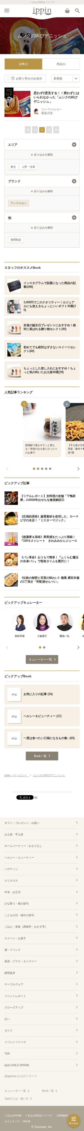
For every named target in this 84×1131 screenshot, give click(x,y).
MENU (6, 10)
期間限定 (16, 239)
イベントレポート (15, 996)
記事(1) (23, 64)
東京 (13, 166)
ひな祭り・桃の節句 (16, 903)
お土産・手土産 (13, 834)
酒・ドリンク (12, 949)
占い (7, 1019)
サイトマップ (11, 1121)
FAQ (25, 1121)
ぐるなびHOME (13, 1115)
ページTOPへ (42, 786)
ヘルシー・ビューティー (19, 857)
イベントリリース (15, 1042)
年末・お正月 (12, 892)
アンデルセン (19, 203)
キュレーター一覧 (15, 1090)
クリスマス (11, 880)
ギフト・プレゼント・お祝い (21, 823)
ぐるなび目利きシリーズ (38, 1115)
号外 (7, 1053)
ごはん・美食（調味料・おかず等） (25, 926)
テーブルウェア (13, 984)
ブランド (14, 181)
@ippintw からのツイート (21, 1076)
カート (67, 10)
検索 (77, 10)
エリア (12, 144)
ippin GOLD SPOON (16, 1065)
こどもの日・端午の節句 (19, 915)
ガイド (8, 1030)
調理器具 (9, 973)
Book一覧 (48, 1090)
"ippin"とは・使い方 (16, 1098)
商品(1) (61, 64)
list (35, 797)
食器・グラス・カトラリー (20, 961)
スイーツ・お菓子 (15, 938)
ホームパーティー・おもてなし (23, 845)
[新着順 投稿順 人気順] (65, 78)
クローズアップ (13, 1007)
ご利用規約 (62, 1115)
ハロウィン (11, 869)
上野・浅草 (28, 166)
